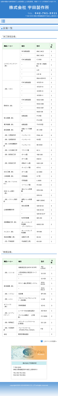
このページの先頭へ (50, 341)
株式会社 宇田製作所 (29, 7)
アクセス (29, 352)
